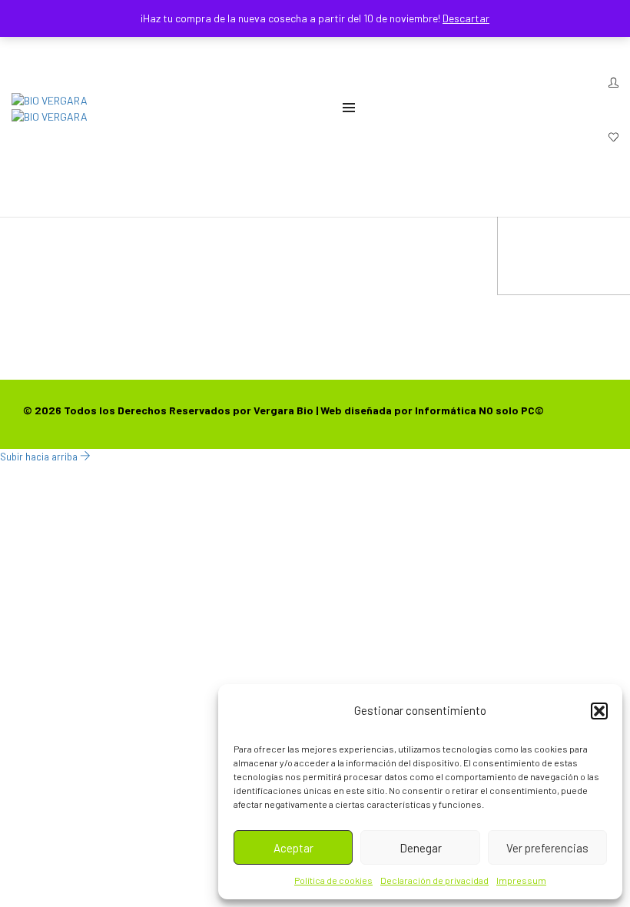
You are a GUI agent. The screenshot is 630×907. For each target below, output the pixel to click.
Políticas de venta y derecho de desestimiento (327, 256)
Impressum (521, 880)
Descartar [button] (466, 18)
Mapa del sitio (317, 225)
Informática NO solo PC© (479, 410)
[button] (599, 711)
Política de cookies (333, 880)
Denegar (421, 848)
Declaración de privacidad (434, 880)
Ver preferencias (547, 848)
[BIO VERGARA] (50, 98)
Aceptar (293, 848)
